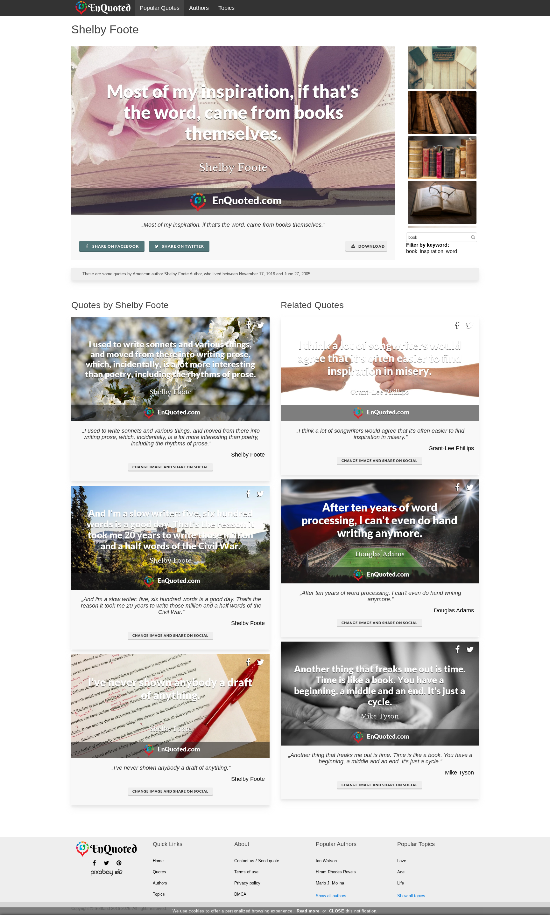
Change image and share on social (170, 467)
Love (401, 860)
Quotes (159, 872)
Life (400, 883)
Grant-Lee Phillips (451, 448)
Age (401, 872)
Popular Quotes (160, 8)
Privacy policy (247, 883)
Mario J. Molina (330, 883)
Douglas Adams (454, 610)
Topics (226, 8)
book (411, 251)
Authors (199, 8)
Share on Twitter (182, 246)
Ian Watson (326, 860)
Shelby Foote (248, 454)
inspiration (431, 251)
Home (158, 860)
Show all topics (411, 895)
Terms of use (246, 872)
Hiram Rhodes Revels (336, 872)
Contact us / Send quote (256, 860)
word (451, 251)
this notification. (353, 911)
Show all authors (331, 895)
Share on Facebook (115, 246)
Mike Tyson (459, 772)
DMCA (240, 894)
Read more (308, 911)
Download (371, 246)
